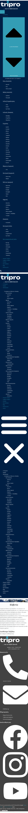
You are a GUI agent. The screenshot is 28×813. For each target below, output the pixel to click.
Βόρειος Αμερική (9, 319)
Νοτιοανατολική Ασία (9, 239)
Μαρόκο (9, 307)
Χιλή (8, 381)
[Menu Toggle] (2, 12)
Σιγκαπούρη (10, 390)
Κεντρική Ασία (9, 362)
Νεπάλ (8, 353)
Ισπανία (9, 337)
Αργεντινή (9, 372)
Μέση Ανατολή (9, 365)
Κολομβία (9, 378)
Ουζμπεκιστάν (10, 364)
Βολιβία (9, 376)
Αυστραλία (9, 395)
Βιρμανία (9, 387)
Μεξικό (8, 360)
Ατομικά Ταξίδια (6, 397)
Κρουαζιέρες (6, 403)
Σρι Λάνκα (9, 314)
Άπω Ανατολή (9, 293)
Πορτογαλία (10, 344)
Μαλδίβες (9, 316)
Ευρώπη (7, 323)
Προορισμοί (5, 287)
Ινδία (8, 351)
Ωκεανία (7, 394)
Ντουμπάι (9, 369)
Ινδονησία (9, 388)
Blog (4, 404)
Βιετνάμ (9, 385)
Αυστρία (9, 326)
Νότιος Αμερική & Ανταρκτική (12, 371)
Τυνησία (9, 310)
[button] (14, 439)
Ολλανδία (9, 341)
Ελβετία (8, 332)
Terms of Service (8, 807)
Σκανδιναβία (10, 346)
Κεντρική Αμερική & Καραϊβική (12, 357)
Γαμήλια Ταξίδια (6, 399)
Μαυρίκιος (9, 355)
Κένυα (8, 303)
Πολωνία (9, 342)
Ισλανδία (9, 335)
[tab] (13, 78)
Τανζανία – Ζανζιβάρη (12, 309)
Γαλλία (8, 328)
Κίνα (8, 296)
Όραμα (4, 285)
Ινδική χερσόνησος (10, 349)
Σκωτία (8, 348)
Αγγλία (8, 325)
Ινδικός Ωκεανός (9, 312)
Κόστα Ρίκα (9, 358)
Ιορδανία (9, 367)
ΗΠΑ (8, 321)
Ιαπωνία (9, 295)
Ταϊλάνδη (9, 392)
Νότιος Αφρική (10, 305)
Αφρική (7, 300)
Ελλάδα (4, 401)
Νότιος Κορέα (10, 298)
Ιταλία (8, 339)
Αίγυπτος (9, 302)
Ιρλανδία (9, 333)
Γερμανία (9, 330)
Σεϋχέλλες (9, 318)
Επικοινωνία (5, 406)
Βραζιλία (9, 374)
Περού (8, 380)
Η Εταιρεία (5, 284)
